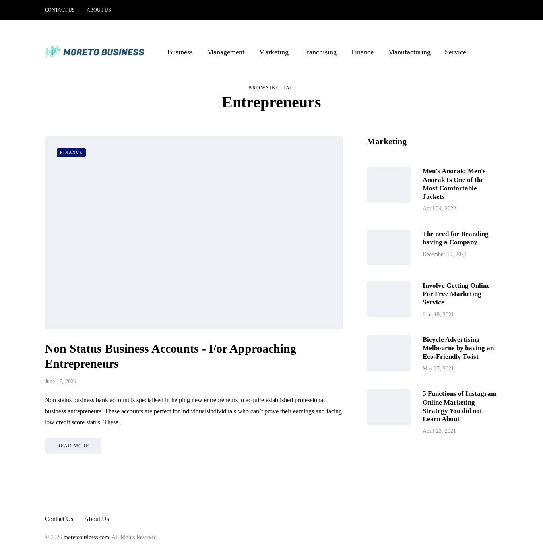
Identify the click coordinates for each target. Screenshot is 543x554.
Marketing (274, 52)
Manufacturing (409, 52)
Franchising (320, 52)
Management (225, 52)
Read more (73, 446)
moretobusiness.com (86, 537)
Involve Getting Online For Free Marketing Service (456, 294)
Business (180, 52)
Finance (362, 52)
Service (455, 52)
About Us (99, 10)
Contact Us (60, 10)
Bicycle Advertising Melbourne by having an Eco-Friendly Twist (458, 348)
